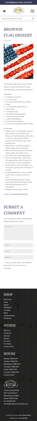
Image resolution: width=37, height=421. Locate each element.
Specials (6, 336)
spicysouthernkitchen (20, 194)
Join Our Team (9, 347)
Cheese (6, 305)
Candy (6, 302)
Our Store (7, 341)
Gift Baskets (8, 307)
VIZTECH (24, 418)
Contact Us (7, 333)
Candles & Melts (9, 316)
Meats (6, 313)
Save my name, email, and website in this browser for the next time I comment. (18, 265)
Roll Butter (7, 318)
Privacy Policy (26, 415)
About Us (7, 330)
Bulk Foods (7, 299)
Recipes (6, 338)
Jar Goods (7, 310)
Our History (8, 344)
